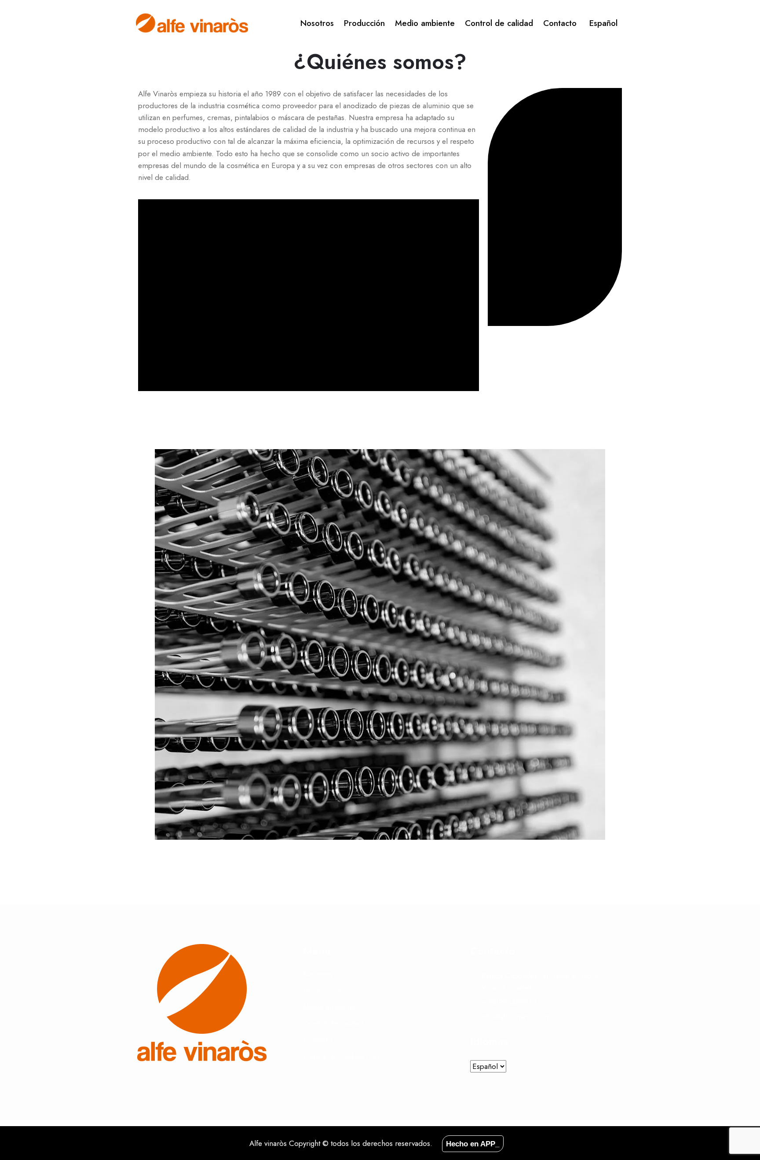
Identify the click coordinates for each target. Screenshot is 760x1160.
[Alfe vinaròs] (192, 23)
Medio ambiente (425, 23)
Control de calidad (499, 23)
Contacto (560, 23)
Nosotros (317, 23)
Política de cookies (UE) (341, 1056)
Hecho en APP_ (472, 1143)
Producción (364, 23)
